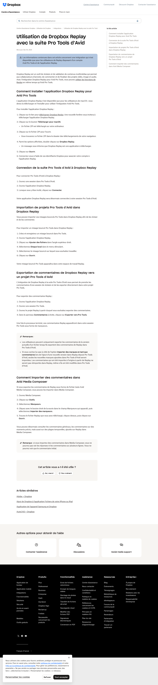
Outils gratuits (22, 622)
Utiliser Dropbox (29, 12)
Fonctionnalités (23, 597)
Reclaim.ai (42, 610)
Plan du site (86, 618)
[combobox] (79, 21)
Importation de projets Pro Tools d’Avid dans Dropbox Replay (124, 48)
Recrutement (131, 589)
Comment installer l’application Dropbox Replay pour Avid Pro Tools (123, 35)
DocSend (42, 602)
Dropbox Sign (43, 606)
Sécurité (20, 604)
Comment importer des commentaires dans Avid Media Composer (124, 65)
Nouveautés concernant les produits (44, 619)
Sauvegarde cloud (67, 608)
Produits (52, 12)
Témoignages (109, 590)
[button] (19, 21)
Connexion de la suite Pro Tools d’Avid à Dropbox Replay (123, 41)
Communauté (109, 5)
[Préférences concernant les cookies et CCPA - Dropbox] (37, 668)
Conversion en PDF (67, 625)
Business (41, 590)
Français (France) (23, 651)
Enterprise (42, 594)
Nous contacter (88, 586)
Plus (40, 583)
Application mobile (24, 589)
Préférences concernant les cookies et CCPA (88, 605)
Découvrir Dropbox (126, 5)
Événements (109, 586)
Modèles (20, 618)
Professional (43, 586)
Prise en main (64, 12)
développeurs (109, 600)
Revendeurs (108, 615)
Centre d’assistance (90, 583)
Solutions (20, 600)
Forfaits (41, 613)
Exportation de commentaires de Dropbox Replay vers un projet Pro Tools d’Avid (121, 56)
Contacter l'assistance (147, 5)
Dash (40, 598)
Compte (42, 12)
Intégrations (21, 593)
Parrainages (108, 611)
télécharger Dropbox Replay (51, 115)
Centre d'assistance (91, 5)
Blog (106, 583)
